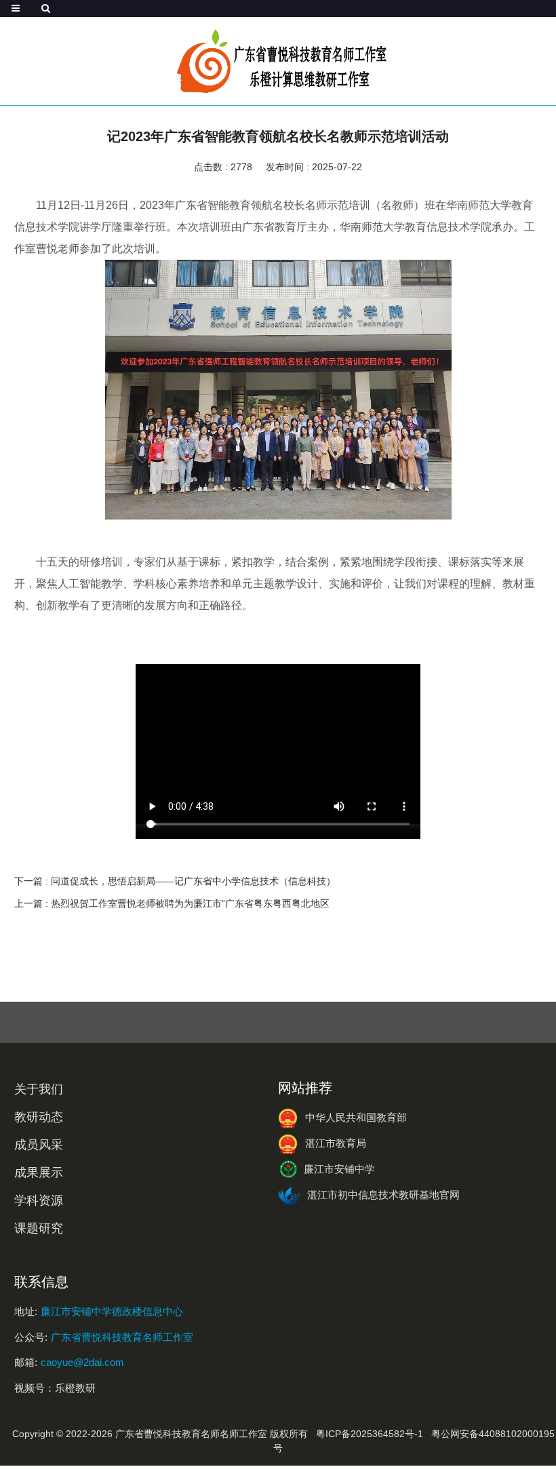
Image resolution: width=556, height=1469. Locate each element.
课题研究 (38, 1228)
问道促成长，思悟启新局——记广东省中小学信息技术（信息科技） (193, 881)
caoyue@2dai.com (82, 1362)
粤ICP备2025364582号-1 (369, 1433)
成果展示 (38, 1172)
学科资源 (38, 1200)
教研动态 (38, 1117)
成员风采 (38, 1145)
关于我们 (38, 1089)
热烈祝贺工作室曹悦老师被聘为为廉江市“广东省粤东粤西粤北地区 (190, 903)
